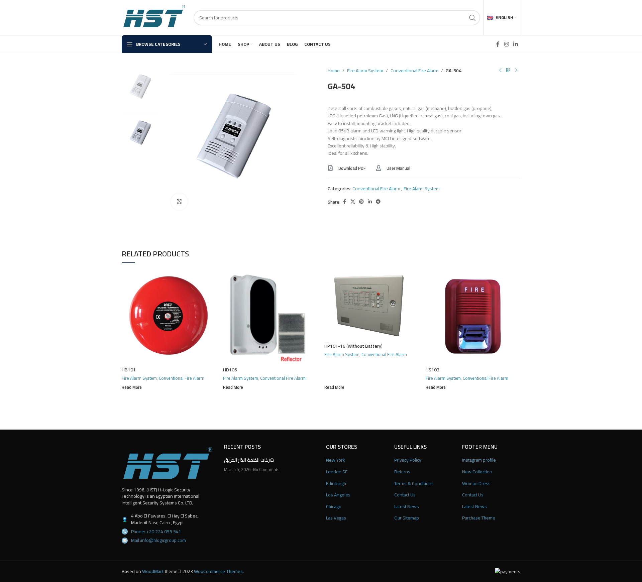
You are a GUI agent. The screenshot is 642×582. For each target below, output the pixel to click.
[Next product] (516, 71)
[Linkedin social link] (515, 44)
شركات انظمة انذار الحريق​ (249, 460)
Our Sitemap (406, 518)
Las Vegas (336, 518)
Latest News (406, 506)
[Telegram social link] (378, 201)
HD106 (230, 369)
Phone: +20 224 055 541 (156, 531)
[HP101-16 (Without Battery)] (371, 304)
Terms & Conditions (414, 483)
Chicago (333, 506)
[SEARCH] (472, 17)
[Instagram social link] (506, 44)
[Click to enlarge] (179, 201)
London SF (336, 472)
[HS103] (473, 316)
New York (335, 460)
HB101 (129, 369)
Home (334, 70)
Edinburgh (336, 483)
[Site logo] (154, 17)
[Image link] (168, 462)
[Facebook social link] (498, 44)
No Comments (266, 469)
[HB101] (169, 316)
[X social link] (352, 201)
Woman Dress (476, 483)
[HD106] (270, 316)
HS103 (432, 369)
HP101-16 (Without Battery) (353, 346)
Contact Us (405, 495)
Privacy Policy (407, 460)
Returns (402, 472)
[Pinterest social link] (361, 201)
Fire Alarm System (365, 70)
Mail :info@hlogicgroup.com (158, 540)
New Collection (477, 472)
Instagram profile (479, 460)
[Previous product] (500, 71)
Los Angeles (338, 495)
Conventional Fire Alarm (414, 70)
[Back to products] (508, 71)
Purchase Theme (478, 518)
